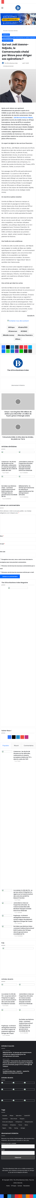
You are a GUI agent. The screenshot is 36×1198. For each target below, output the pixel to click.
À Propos (13, 1185)
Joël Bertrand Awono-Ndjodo (23, 117)
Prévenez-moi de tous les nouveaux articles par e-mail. (18, 572)
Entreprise (5, 1125)
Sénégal (23, 1128)
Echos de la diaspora (7, 1121)
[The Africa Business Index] (18, 8)
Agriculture (19, 1115)
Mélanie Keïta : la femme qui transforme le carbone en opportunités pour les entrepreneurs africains (26, 490)
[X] (18, 373)
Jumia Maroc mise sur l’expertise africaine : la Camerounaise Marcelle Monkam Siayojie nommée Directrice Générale (26, 466)
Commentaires (28, 745)
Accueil (5, 30)
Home (8, 1185)
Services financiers (26, 335)
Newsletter (26, 1185)
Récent (16, 745)
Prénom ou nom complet (8, 1143)
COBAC (24, 331)
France (20, 1125)
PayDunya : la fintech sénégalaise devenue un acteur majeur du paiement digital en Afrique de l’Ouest (22, 918)
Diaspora (22, 1118)
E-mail (2, 544)
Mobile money (9, 335)
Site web (2, 551)
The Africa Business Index (11, 63)
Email (3, 1150)
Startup (16, 1128)
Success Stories (13, 30)
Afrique (12, 327)
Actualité (4, 1115)
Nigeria (4, 1128)
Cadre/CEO (23, 327)
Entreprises (13, 1125)
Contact (20, 1185)
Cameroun (6, 34)
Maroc (26, 1125)
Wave (18, 339)
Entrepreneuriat (29, 1121)
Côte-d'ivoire (13, 1118)
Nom (2, 536)
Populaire (6, 745)
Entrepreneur (19, 1121)
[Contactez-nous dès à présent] (18, 321)
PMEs (10, 1128)
